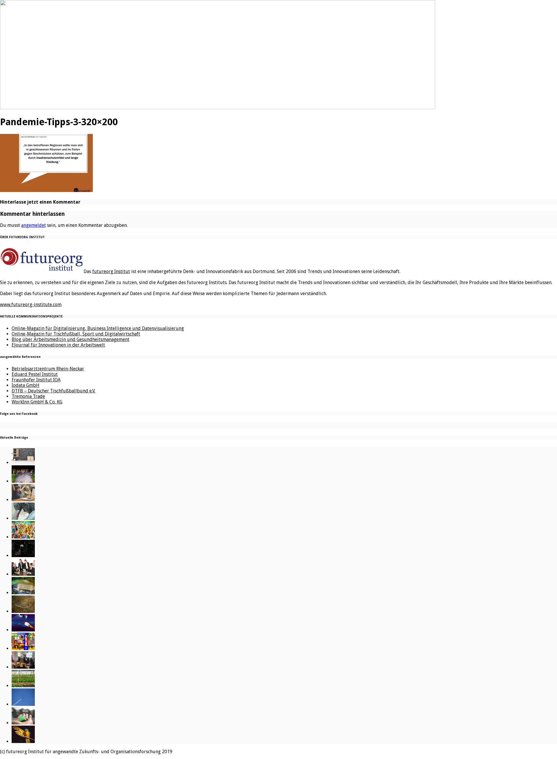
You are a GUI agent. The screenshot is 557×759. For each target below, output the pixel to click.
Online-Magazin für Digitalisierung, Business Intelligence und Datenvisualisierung (98, 328)
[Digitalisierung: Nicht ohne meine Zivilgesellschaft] (23, 537)
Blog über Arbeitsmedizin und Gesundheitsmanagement (70, 339)
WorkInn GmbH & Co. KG (37, 402)
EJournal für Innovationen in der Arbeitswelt (58, 345)
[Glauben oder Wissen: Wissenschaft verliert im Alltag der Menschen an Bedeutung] (23, 518)
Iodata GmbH (25, 385)
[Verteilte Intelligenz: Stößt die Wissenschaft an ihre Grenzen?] (23, 555)
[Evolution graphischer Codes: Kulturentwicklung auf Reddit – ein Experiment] (23, 648)
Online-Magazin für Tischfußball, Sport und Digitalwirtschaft (76, 334)
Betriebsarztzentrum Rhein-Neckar (48, 369)
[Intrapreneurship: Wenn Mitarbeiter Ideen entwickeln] (23, 630)
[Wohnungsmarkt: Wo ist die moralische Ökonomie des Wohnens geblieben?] (23, 723)
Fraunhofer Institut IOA (36, 380)
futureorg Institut (111, 271)
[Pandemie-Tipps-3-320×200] (46, 190)
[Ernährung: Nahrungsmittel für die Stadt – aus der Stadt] (23, 685)
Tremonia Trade (28, 396)
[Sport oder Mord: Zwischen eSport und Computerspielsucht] (23, 500)
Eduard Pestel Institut (35, 374)
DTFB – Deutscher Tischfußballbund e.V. (53, 391)
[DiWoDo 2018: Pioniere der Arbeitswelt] (23, 667)
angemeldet (33, 225)
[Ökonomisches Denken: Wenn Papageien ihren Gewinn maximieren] (23, 741)
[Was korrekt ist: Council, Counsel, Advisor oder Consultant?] (23, 574)
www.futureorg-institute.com (31, 304)
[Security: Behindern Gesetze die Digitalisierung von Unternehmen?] (23, 481)
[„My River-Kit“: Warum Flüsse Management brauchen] (23, 592)
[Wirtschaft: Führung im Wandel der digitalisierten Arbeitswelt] (23, 704)
